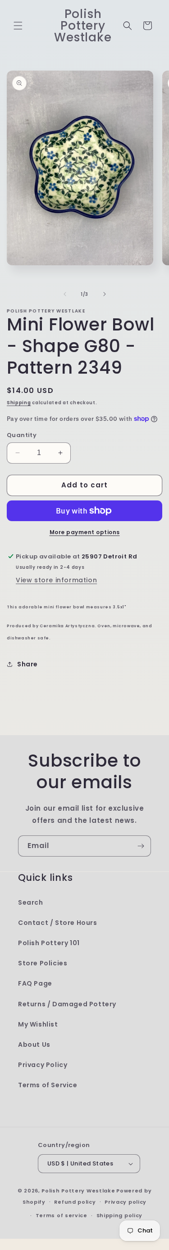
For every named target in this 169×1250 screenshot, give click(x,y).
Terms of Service (48, 1084)
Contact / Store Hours (57, 922)
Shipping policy (119, 1215)
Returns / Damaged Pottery (67, 1004)
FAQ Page (35, 983)
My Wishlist (38, 1024)
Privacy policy (125, 1201)
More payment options (85, 532)
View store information (56, 580)
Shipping (19, 402)
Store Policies (42, 963)
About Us (34, 1044)
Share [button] (27, 664)
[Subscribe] (141, 846)
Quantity (22, 435)
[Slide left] (65, 294)
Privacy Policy (42, 1064)
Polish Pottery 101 (49, 942)
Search (30, 902)
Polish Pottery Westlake (78, 1190)
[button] (18, 26)
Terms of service (61, 1215)
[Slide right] (104, 294)
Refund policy (75, 1201)
